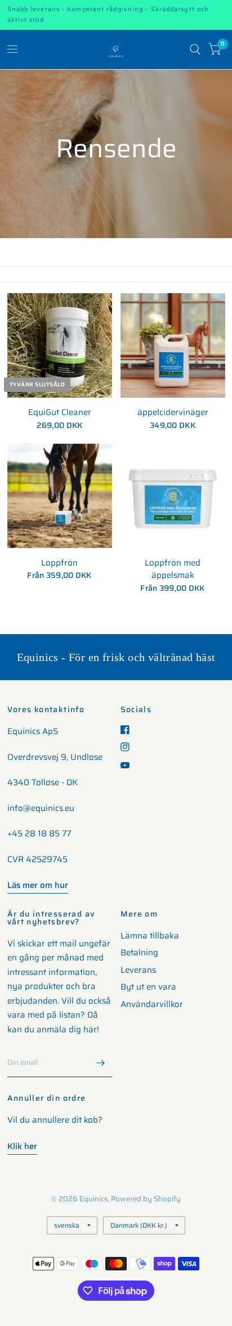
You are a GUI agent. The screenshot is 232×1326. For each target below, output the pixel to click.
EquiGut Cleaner (59, 412)
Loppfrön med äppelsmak (172, 569)
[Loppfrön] (59, 496)
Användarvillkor (152, 1004)
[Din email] (101, 1062)
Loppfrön (59, 563)
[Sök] (195, 49)
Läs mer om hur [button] (37, 885)
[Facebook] (129, 729)
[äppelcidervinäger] (173, 345)
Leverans (138, 970)
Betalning (139, 952)
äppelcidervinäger (172, 412)
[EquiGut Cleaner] (59, 345)
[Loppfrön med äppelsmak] (173, 496)
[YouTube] (129, 765)
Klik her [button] (22, 1146)
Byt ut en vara (148, 987)
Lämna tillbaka (150, 935)
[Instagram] (129, 746)
